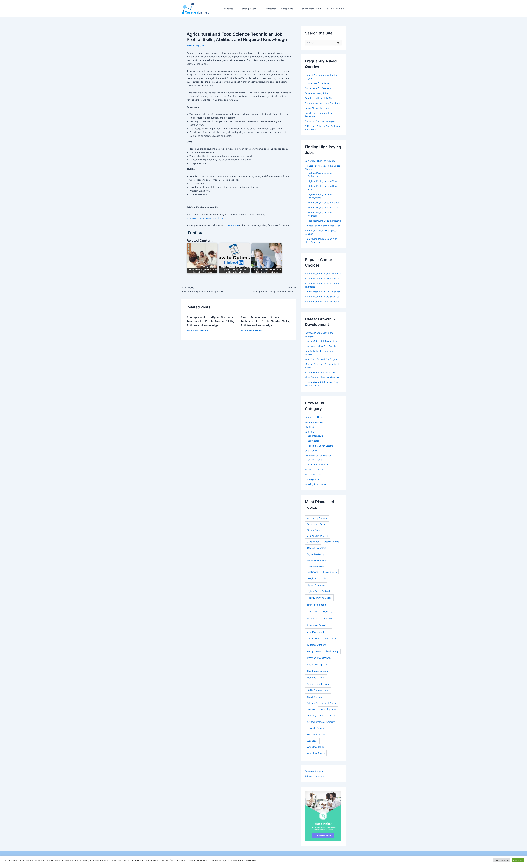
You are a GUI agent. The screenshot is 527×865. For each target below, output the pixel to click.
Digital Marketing (316, 554)
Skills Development (318, 690)
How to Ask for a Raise (317, 83)
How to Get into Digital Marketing (322, 301)
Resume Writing (316, 677)
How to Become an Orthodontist (322, 278)
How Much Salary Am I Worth (320, 346)
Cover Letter (313, 542)
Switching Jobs (328, 709)
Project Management (317, 664)
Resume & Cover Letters (320, 445)
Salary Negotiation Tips (317, 108)
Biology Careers (314, 530)
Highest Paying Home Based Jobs (322, 225)
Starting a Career (249, 8)
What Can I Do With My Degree (321, 359)
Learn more (233, 225)
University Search (315, 728)
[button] (234, 8)
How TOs (328, 611)
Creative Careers (331, 542)
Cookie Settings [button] (502, 860)
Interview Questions (318, 625)
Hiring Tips (312, 612)
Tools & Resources (314, 474)
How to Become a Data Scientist (322, 296)
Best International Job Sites (319, 98)
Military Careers (314, 651)
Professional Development (279, 8)
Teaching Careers (316, 715)
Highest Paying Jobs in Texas (323, 181)
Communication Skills (317, 536)
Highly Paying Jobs (319, 597)
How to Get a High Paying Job (321, 341)
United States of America (321, 721)
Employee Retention (316, 560)
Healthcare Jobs (317, 578)
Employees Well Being (316, 566)
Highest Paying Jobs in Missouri (324, 220)
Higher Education (316, 585)
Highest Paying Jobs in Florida (323, 202)
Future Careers (330, 572)
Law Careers (331, 638)
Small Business (315, 697)
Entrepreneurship (314, 422)
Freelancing (312, 572)
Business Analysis (314, 771)
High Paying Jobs (316, 604)
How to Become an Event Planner (322, 291)
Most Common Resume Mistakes (322, 377)
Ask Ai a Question (334, 8)
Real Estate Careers (317, 671)
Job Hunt (310, 431)
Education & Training (318, 464)
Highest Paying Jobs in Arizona (324, 207)
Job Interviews (315, 435)
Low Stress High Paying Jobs (320, 160)
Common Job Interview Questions (322, 103)
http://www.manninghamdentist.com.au (207, 218)
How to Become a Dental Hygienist (323, 273)
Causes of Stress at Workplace (321, 121)
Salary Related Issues (318, 684)
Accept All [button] (517, 860)
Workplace (312, 741)
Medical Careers (316, 644)
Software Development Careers (322, 703)
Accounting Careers (317, 518)
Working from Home (310, 8)
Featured (228, 8)
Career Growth (315, 459)
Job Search (313, 440)
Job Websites (313, 638)
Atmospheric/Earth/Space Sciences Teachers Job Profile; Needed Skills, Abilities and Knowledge (210, 321)
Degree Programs (316, 548)
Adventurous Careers (317, 524)
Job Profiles (192, 330)
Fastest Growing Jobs (316, 93)
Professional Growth (319, 658)
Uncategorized (312, 479)
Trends (333, 715)
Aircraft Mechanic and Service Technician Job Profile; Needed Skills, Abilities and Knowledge (265, 321)
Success (311, 709)
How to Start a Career (319, 618)
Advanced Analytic (314, 776)
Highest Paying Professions (320, 591)
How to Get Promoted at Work (321, 372)
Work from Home (316, 734)
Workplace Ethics (315, 747)
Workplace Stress (316, 753)
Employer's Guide (314, 417)
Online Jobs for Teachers (318, 88)
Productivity (332, 651)
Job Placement (315, 632)
